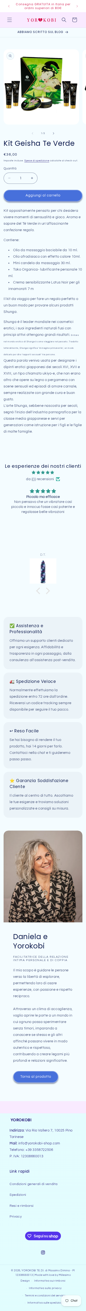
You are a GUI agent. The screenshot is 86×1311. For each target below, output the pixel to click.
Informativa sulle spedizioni (45, 1302)
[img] (43, 472)
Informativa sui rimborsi (49, 1280)
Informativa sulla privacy (45, 1288)
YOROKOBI (29, 1270)
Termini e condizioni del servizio (45, 1295)
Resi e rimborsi (22, 1206)
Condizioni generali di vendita (34, 1184)
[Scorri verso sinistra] (32, 133)
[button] (9, 20)
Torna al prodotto (35, 1076)
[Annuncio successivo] (77, 6)
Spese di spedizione (36, 160)
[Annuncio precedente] (9, 6)
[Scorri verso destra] (53, 133)
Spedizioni (18, 1195)
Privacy (16, 1216)
